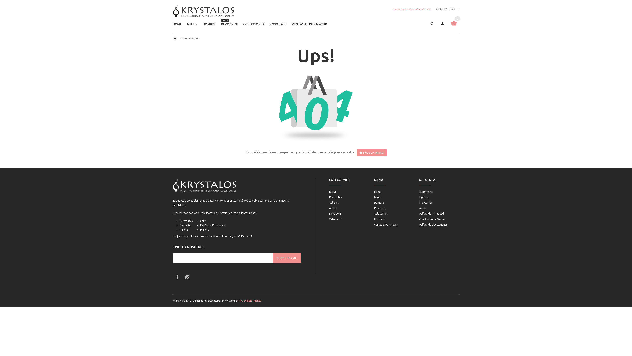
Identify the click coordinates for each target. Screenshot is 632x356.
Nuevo (333, 191)
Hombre (379, 202)
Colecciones (381, 213)
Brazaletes (335, 197)
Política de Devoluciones (433, 224)
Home (377, 191)
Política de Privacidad (431, 213)
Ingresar (424, 197)
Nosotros (379, 219)
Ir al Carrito (426, 202)
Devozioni (335, 213)
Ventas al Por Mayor (386, 224)
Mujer (377, 197)
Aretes (333, 208)
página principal (373, 152)
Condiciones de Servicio (432, 219)
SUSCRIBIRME (287, 258)
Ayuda (422, 208)
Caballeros (335, 219)
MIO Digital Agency (249, 300)
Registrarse (426, 191)
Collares (334, 202)
